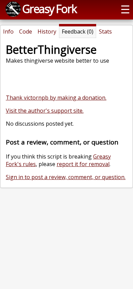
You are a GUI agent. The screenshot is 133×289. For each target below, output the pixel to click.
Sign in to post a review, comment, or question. (65, 177)
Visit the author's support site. (45, 110)
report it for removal (83, 164)
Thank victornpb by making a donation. (56, 97)
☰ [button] (125, 8)
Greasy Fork (49, 8)
